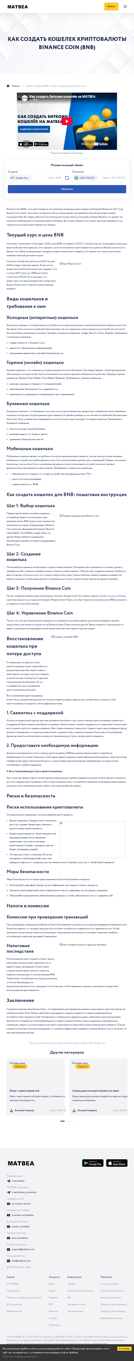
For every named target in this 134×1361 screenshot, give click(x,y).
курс (28, 273)
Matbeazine (106, 1277)
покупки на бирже (116, 596)
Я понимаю (124, 1348)
